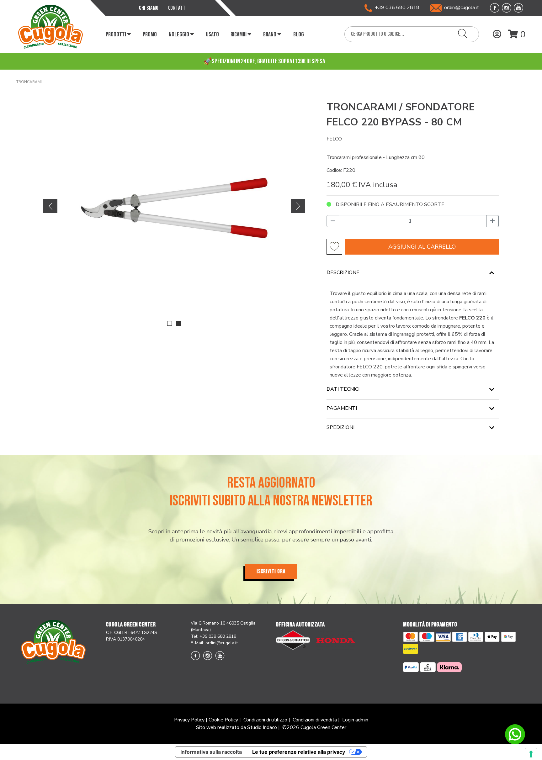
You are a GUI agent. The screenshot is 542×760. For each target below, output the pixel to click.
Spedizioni (340, 427)
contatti (177, 8)
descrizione (343, 272)
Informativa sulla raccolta (211, 752)
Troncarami (29, 81)
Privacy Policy (189, 719)
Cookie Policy (223, 719)
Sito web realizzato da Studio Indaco (236, 727)
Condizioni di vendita (315, 719)
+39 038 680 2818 (395, 7)
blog (298, 34)
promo (150, 34)
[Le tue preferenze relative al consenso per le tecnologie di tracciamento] (531, 754)
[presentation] (50, 206)
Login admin (355, 719)
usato (212, 34)
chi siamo (149, 8)
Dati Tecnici (343, 389)
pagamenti (342, 408)
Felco (334, 138)
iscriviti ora (271, 571)
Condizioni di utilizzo (265, 719)
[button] (169, 323)
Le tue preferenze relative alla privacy (298, 752)
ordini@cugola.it (461, 7)
